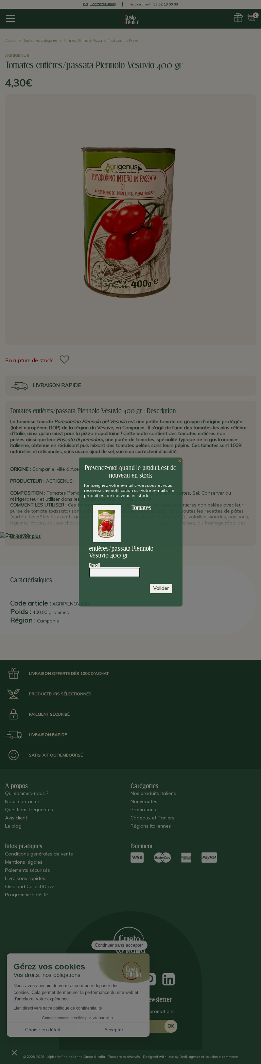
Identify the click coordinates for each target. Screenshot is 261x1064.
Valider (161, 588)
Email (94, 565)
